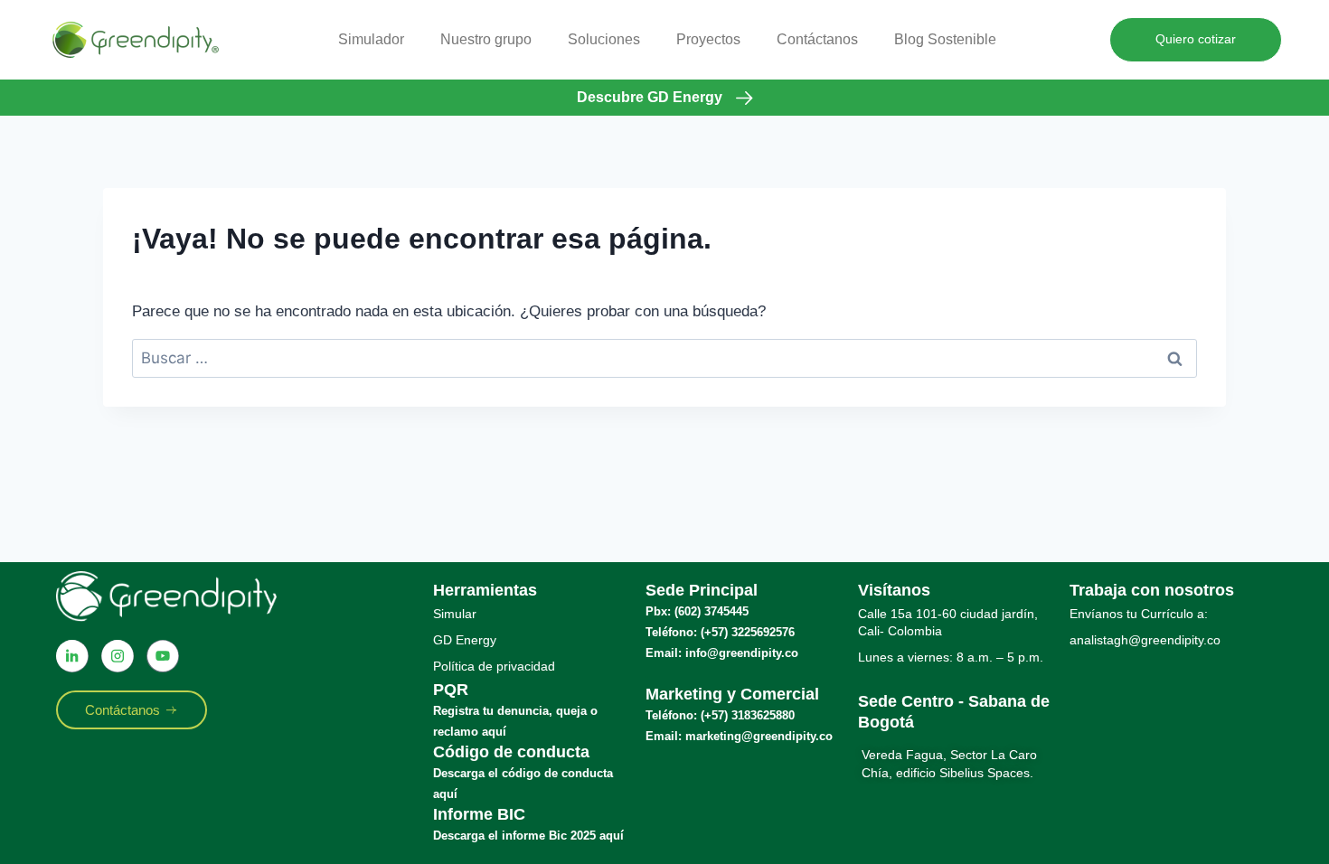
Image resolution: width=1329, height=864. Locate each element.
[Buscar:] (664, 358)
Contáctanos (817, 39)
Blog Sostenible (945, 39)
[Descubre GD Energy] (744, 98)
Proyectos (708, 39)
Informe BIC (479, 814)
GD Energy (464, 640)
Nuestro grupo (486, 39)
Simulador (371, 39)
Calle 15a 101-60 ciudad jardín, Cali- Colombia (948, 622)
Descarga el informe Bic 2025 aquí (528, 835)
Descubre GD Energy (649, 97)
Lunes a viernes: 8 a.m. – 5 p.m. (950, 657)
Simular (454, 613)
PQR (450, 690)
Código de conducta (511, 752)
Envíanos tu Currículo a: (1139, 613)
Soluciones (604, 39)
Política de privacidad (494, 666)
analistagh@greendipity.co (1145, 640)
